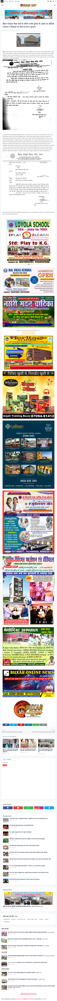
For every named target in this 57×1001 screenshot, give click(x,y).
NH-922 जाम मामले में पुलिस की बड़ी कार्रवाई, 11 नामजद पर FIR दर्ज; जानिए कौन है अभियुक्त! (27, 866)
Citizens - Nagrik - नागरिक (32, 919)
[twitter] (53, 1)
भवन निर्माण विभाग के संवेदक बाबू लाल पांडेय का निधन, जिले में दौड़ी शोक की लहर (24, 845)
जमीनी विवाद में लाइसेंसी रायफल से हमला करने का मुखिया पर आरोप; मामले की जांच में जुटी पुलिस (27, 839)
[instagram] (55, 1)
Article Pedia (34, 994)
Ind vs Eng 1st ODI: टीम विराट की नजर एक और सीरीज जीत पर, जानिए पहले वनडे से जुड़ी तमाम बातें (27, 962)
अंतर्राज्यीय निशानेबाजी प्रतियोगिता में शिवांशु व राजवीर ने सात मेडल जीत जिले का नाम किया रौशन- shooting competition (31, 955)
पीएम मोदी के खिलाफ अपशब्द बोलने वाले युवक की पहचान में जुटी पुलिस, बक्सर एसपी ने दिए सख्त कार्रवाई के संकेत (30, 859)
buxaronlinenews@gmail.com (33, 330)
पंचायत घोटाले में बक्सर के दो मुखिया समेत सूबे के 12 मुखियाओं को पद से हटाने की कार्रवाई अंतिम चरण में (28, 818)
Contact (18, 1)
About (12, 1)
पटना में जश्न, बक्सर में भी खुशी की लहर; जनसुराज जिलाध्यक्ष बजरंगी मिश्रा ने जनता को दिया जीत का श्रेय (28, 872)
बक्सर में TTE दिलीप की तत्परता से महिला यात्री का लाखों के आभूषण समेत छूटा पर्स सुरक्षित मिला (10, 750)
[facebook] (48, 1)
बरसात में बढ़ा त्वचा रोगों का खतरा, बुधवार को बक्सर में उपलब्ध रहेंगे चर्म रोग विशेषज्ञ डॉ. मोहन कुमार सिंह (28, 852)
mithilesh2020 (23, 994)
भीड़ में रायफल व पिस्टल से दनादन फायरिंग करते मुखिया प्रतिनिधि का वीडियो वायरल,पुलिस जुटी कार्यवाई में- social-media (31, 932)
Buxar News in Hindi (21, 919)
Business (13, 919)
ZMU (29, 994)
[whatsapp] (28, 807)
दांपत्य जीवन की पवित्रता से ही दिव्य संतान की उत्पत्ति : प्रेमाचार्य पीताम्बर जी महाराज (28, 749)
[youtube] (51, 1)
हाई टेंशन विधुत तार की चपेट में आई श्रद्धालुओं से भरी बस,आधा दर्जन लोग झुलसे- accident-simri (26, 979)
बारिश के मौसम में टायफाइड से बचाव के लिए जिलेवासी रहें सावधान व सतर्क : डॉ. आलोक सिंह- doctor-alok (28, 939)
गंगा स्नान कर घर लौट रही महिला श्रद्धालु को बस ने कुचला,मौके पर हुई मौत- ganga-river (24, 972)
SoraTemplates (30, 999)
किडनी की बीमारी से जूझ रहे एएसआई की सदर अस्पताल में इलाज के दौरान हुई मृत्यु (24, 879)
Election (46, 919)
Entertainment (7, 921)
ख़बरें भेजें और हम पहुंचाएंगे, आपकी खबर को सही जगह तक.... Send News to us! (23, 906)
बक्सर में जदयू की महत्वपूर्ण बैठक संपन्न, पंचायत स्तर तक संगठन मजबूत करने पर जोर (45, 750)
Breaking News (7, 919)
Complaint (41, 919)
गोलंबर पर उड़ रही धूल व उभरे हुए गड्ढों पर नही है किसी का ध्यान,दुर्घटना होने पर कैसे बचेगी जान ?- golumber (28, 945)
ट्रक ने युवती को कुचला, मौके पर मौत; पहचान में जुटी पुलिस (20, 832)
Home (6, 1)
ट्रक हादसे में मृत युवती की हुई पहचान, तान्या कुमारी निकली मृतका (21, 825)
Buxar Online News (7, 30)
